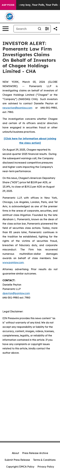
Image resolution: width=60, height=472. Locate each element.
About (15, 453)
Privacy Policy (45, 466)
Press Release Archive (35, 453)
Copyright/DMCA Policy (20, 466)
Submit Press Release (17, 459)
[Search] (39, 28)
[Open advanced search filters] (47, 28)
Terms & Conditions (44, 459)
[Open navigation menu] (5, 29)
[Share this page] (55, 29)
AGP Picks (8, 5)
